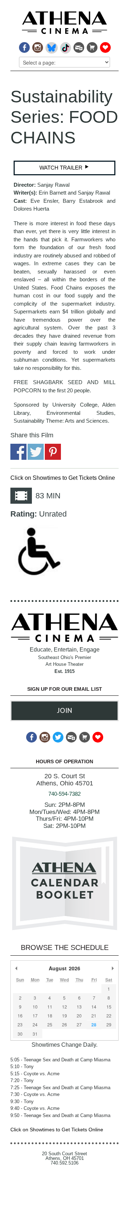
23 (20, 1024)
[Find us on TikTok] (65, 45)
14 (93, 1007)
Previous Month (16, 968)
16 (20, 1015)
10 (35, 1007)
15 (108, 1007)
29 (108, 1024)
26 (64, 1024)
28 (93, 1024)
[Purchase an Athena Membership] (91, 45)
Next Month (112, 968)
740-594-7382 (64, 794)
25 (49, 1024)
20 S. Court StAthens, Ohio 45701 (64, 780)
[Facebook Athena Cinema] (24, 45)
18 (49, 1015)
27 (79, 1024)
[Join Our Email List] (78, 45)
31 (35, 1034)
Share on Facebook (18, 452)
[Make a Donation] (105, 45)
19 (64, 1015)
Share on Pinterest (53, 452)
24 (35, 1024)
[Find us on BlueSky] (51, 45)
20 (79, 1015)
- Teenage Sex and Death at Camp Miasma (60, 1059)
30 (20, 1034)
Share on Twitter (36, 452)
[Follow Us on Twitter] (57, 735)
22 (108, 1015)
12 (64, 1007)
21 (93, 1015)
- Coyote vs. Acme (34, 1073)
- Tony (22, 1066)
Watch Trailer (61, 168)
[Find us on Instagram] (37, 45)
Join (64, 710)
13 (79, 1007)
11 (49, 1007)
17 (35, 1015)
